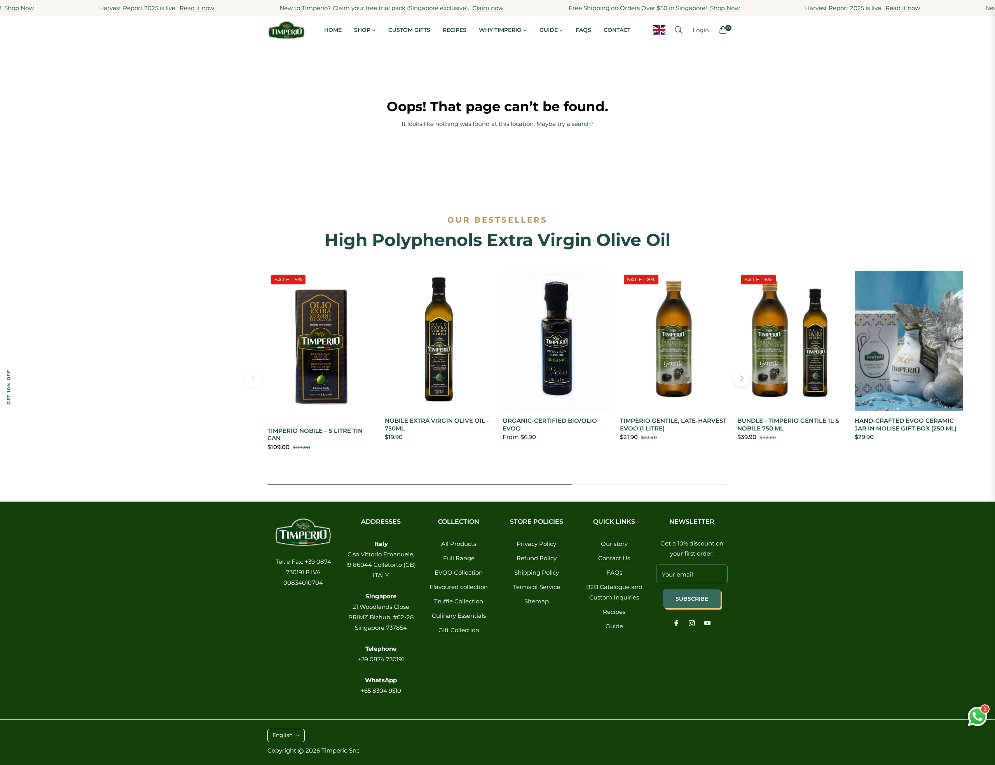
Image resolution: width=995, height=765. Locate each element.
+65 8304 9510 (381, 690)
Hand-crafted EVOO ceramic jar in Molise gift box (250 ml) (906, 424)
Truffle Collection (458, 601)
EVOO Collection (459, 572)
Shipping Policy (536, 572)
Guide (614, 626)
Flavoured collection (458, 587)
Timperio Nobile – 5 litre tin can (315, 434)
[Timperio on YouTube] (707, 622)
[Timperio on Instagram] (692, 622)
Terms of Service (536, 587)
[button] (678, 29)
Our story (614, 543)
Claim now (459, 8)
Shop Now (697, 8)
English (282, 735)
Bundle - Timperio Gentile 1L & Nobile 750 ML (788, 424)
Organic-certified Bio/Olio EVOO (550, 424)
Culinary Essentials (459, 615)
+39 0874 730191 (381, 659)
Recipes (614, 611)
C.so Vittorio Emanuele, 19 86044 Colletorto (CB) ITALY (381, 565)
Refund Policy (537, 558)
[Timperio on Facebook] (676, 622)
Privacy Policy (536, 543)
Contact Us (614, 558)
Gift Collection (458, 630)
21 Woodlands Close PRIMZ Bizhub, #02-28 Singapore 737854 (381, 617)
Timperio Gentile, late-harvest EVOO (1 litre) (673, 424)
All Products (458, 543)
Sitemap (536, 601)
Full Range (459, 558)
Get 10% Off (8, 386)
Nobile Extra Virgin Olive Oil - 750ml (437, 424)
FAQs (614, 572)
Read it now (169, 8)
